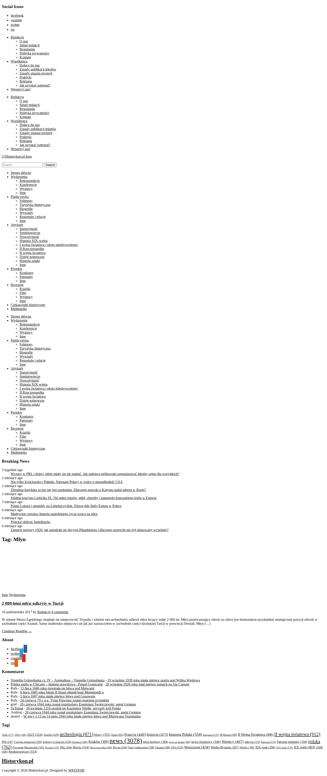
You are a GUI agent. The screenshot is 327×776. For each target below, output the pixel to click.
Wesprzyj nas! (20, 89)
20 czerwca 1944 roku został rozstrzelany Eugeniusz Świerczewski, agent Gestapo (78, 704)
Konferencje (28, 185)
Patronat (268, 742)
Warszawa (197, 747)
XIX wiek (265, 747)
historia (157, 734)
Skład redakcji (30, 45)
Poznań (52, 747)
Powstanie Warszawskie (28, 747)
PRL (66, 747)
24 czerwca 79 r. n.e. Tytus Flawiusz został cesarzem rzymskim (64, 700)
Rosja (81, 747)
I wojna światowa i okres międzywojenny (49, 245)
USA (177, 747)
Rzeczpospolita (101, 747)
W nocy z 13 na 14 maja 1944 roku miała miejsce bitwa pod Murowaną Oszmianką (82, 716)
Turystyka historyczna (35, 205)
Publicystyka (20, 197)
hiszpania (211, 735)
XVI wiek (284, 747)
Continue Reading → (17, 631)
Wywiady (26, 213)
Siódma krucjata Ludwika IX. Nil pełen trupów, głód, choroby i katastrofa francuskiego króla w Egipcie (84, 498)
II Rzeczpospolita (32, 249)
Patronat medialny (292, 742)
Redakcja (17, 37)
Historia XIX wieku (34, 241)
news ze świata (179, 742)
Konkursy (27, 273)
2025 (35, 734)
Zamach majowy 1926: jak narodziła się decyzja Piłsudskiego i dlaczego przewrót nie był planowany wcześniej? (90, 530)
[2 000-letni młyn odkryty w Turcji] (44, 591)
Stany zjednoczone (141, 747)
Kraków (99, 742)
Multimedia (19, 309)
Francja (135, 734)
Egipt (117, 734)
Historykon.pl (17, 761)
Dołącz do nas (30, 65)
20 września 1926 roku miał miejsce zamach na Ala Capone (147, 684)
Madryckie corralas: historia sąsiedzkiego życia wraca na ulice (54, 514)
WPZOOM (76, 770)
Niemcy (233, 742)
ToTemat (17, 708)
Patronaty (26, 277)
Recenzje (17, 285)
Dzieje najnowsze (32, 257)
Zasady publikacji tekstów (38, 69)
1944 (8, 735)
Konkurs (80, 742)
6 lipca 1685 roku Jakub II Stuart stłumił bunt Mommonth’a (62, 692)
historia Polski (185, 734)
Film (23, 293)
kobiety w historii (57, 742)
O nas (24, 41)
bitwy (102, 734)
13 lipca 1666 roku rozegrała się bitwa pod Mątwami (57, 688)
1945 (20, 735)
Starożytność (29, 229)
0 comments (59, 612)
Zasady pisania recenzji (36, 73)
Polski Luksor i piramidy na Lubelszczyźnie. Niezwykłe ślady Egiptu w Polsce (66, 506)
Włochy (247, 747)
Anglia (51, 734)
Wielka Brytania (225, 747)
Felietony (26, 201)
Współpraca (19, 61)
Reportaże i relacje (33, 217)
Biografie (26, 209)
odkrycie (252, 742)
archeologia (76, 734)
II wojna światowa (33, 253)
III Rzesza (228, 735)
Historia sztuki (30, 261)
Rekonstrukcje (30, 181)
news (125, 740)
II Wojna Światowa (255, 734)
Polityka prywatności (34, 53)
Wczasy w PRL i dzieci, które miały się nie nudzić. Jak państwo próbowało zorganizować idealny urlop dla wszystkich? (95, 474)
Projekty (16, 269)
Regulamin (27, 49)
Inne (23, 193)
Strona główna (21, 173)
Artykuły (17, 225)
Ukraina (162, 747)
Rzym (120, 747)
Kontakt (25, 57)
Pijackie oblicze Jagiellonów (30, 522)
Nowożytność (29, 237)
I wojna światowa (28, 742)
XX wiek (304, 747)
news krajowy (155, 742)
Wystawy (26, 189)
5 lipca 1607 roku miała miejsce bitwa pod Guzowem (57, 696)
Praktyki (25, 77)
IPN (7, 742)
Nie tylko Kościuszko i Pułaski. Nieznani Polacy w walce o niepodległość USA (67, 482)
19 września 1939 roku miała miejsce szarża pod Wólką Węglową (153, 680)
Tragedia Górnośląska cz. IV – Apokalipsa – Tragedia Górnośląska (58, 680)
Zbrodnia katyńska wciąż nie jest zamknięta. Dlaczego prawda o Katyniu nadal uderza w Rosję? (78, 490)
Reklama (26, 81)
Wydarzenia (19, 177)
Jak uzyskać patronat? (35, 85)
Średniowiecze (30, 233)
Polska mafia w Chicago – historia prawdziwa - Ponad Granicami (57, 684)
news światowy (206, 742)
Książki (25, 289)
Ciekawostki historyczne (28, 305)
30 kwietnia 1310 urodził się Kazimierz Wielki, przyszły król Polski (73, 708)
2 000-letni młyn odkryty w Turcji (32, 603)
